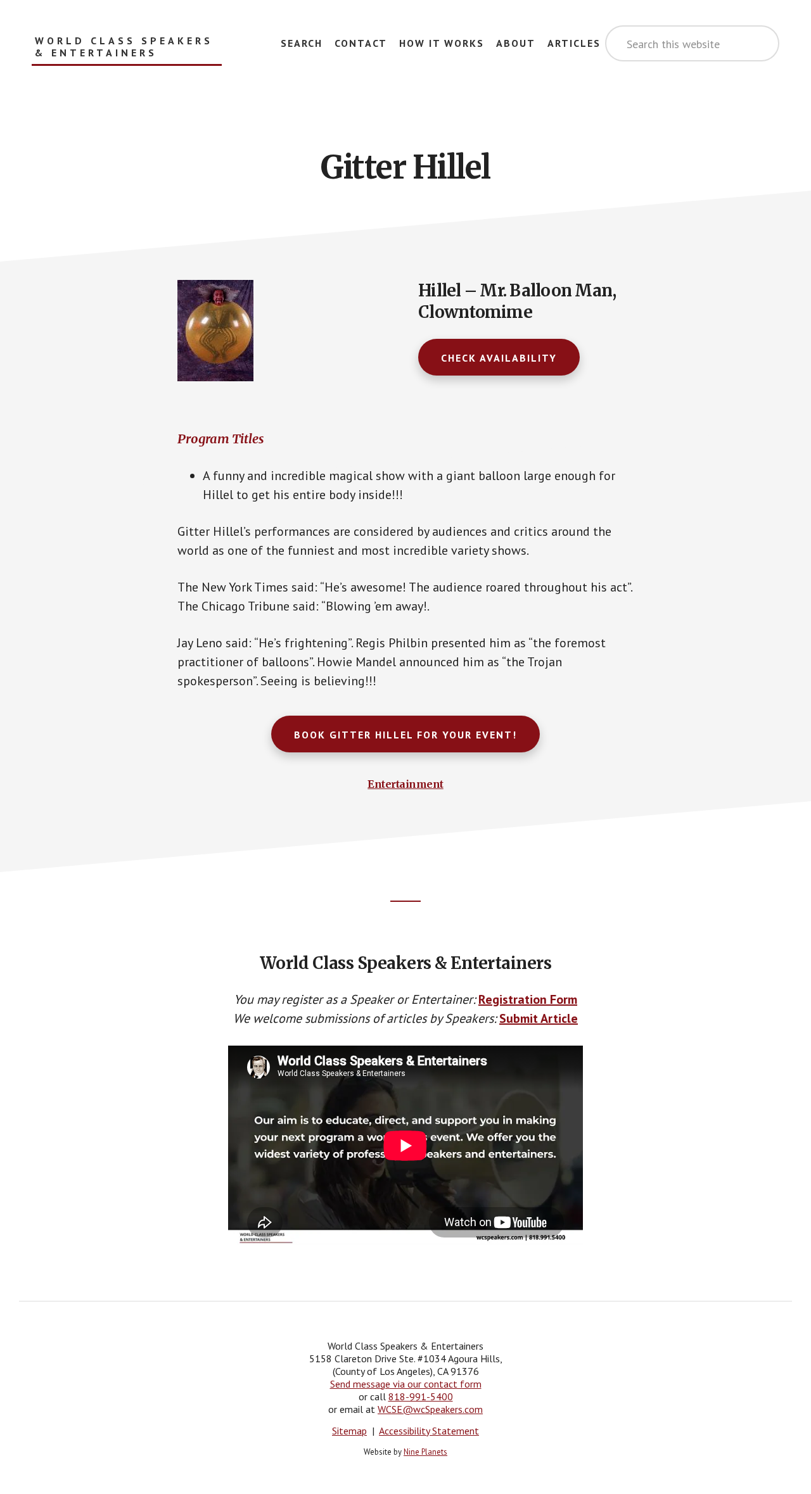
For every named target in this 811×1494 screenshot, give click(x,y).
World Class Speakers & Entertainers (124, 47)
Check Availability (499, 357)
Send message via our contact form (406, 1383)
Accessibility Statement (429, 1430)
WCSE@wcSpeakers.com (430, 1409)
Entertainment (405, 784)
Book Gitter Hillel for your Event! (405, 734)
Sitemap (349, 1430)
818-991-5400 (420, 1396)
